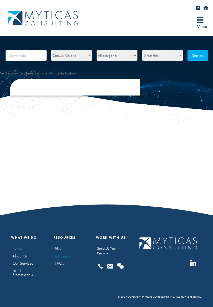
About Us (19, 256)
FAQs (59, 263)
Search (198, 55)
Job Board (63, 256)
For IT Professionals (22, 272)
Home (17, 249)
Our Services (22, 263)
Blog (58, 249)
